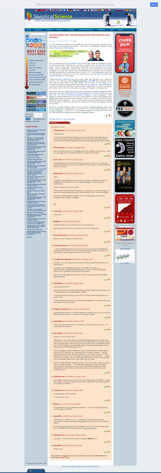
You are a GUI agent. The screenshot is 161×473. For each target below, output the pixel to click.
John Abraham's (102, 74)
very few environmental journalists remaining (73, 95)
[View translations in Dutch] (57, 10)
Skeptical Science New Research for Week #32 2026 (36, 185)
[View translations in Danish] (54, 10)
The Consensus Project (86, 29)
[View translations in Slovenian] (124, 10)
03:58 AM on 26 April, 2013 (76, 376)
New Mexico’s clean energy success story (34, 188)
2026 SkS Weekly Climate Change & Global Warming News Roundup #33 (36, 163)
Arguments (38, 29)
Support (120, 29)
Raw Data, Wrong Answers (34, 159)
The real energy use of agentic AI (36, 169)
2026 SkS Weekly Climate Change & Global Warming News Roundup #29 (36, 233)
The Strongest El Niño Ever (34, 229)
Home (28, 29)
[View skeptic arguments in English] (36, 10)
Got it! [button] (154, 4)
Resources (60, 29)
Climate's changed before (36, 60)
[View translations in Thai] (134, 10)
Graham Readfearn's (56, 76)
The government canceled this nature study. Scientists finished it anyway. (36, 206)
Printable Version (55, 119)
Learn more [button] (110, 4)
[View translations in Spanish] (127, 10)
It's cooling (32, 70)
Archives (29, 237)
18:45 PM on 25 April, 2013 (82, 259)
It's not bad (32, 65)
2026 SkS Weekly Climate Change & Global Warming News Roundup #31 (36, 198)
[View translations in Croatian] (47, 10)
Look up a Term (37, 471)
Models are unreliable (35, 72)
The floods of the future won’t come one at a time (35, 177)
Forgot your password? (32, 121)
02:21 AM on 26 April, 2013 (73, 333)
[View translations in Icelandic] (82, 10)
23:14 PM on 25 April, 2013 (80, 309)
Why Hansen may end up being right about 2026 (36, 194)
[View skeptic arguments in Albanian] (40, 10)
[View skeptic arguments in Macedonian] (99, 10)
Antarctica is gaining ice (36, 82)
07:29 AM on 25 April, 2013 (73, 160)
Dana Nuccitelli (55, 48)
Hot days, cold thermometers (35, 212)
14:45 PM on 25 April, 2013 (71, 221)
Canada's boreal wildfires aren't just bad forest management (36, 222)
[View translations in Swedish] (131, 10)
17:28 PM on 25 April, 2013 (78, 245)
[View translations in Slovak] (120, 10)
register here (64, 457)
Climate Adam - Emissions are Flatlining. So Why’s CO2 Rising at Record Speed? (36, 144)
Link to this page (69, 119)
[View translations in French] (68, 10)
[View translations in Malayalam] (103, 10)
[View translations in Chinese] (43, 10)
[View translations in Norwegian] (106, 10)
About (111, 29)
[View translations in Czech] (50, 10)
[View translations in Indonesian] (85, 10)
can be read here (91, 84)
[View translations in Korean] (96, 10)
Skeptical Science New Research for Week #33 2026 (36, 166)
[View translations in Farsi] (61, 10)
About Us (80, 466)
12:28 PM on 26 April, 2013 (70, 404)
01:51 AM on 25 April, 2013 (76, 130)
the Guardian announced (75, 63)
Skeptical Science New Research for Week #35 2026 (36, 130)
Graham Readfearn (105, 84)
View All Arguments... (35, 84)
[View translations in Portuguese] (113, 10)
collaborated (67, 79)
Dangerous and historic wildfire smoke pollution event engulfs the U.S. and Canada (36, 226)
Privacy (87, 466)
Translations (101, 29)
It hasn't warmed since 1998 (37, 79)
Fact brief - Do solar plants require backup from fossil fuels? (36, 210)
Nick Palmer (58, 321)
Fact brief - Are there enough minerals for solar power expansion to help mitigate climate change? (35, 172)
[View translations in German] (71, 10)
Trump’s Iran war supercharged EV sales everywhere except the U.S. (36, 135)
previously (58, 79)
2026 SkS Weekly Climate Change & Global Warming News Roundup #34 (36, 148)
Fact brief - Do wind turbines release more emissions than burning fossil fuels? (35, 139)
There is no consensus (35, 67)
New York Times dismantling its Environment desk (86, 93)
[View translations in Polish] (110, 10)
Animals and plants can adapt (37, 77)
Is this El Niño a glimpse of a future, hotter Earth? (35, 155)
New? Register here (39, 119)
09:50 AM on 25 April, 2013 (73, 211)
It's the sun (32, 62)
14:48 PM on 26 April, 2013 (72, 416)
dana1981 (57, 416)
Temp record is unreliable (36, 75)
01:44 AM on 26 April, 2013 (74, 321)
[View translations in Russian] (117, 10)
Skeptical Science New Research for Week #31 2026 (36, 202)
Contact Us (95, 466)
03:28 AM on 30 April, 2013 (72, 445)
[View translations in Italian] (89, 10)
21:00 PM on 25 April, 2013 (74, 283)
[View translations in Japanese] (92, 10)
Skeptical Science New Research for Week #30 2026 (36, 219)
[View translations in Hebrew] (75, 10)
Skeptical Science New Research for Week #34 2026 (36, 152)
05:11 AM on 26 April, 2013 (74, 390)
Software (49, 29)
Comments (71, 29)
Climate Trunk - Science (34, 157)
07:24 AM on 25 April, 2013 (75, 147)
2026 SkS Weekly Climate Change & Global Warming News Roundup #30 (36, 216)
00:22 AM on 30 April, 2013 (76, 435)
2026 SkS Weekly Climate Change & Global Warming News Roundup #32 (36, 181)
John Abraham (69, 48)
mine (91, 74)
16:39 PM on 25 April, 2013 (78, 235)
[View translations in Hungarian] (78, 10)
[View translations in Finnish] (64, 10)
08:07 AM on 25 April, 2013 (74, 173)
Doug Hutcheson (60, 235)
